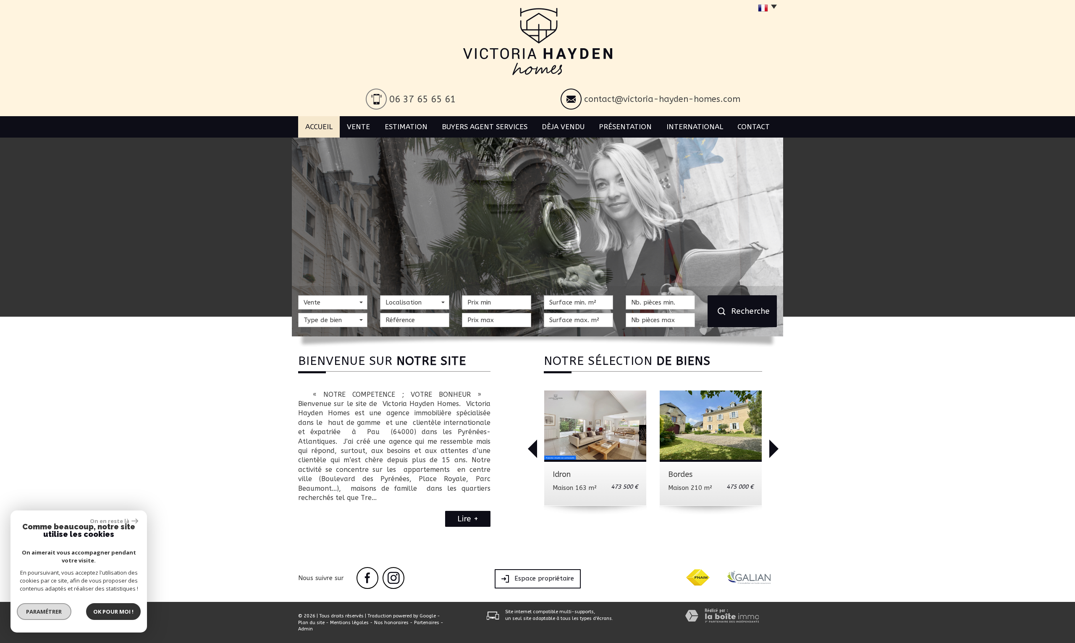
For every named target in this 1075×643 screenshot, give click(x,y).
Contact (753, 126)
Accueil (319, 126)
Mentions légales (349, 622)
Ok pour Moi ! (113, 611)
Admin (305, 629)
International (694, 126)
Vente (358, 126)
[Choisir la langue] (765, 8)
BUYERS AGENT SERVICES (484, 126)
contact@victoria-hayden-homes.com (662, 99)
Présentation (625, 126)
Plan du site (311, 622)
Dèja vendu (563, 126)
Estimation (406, 126)
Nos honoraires (391, 622)
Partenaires (426, 622)
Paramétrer (44, 611)
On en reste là (109, 521)
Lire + (467, 518)
